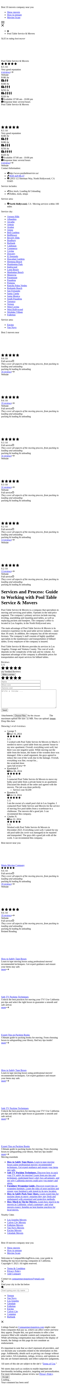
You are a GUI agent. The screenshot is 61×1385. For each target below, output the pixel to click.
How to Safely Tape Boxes (14, 959)
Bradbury (11, 240)
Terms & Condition (16, 1268)
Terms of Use (49, 1363)
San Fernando (13, 291)
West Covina (13, 307)
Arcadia (11, 222)
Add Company (14, 1273)
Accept (5, 1377)
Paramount (12, 277)
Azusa (10, 230)
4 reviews (5, 72)
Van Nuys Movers (15, 1227)
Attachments (7, 715)
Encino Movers (14, 1230)
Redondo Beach (14, 288)
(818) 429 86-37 (16, 176)
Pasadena (11, 280)
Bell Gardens (13, 232)
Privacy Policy (14, 1271)
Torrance (11, 301)
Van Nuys (11, 327)
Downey (11, 253)
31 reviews (6, 456)
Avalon (10, 227)
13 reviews (6, 540)
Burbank (11, 243)
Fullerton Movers (15, 1225)
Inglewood (12, 267)
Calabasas (11, 245)
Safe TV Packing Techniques (15, 997)
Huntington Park (15, 264)
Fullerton (11, 314)
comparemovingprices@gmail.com (28, 1279)
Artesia (10, 224)
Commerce (12, 248)
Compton (11, 1314)
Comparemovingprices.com (31, 1327)
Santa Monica (13, 296)
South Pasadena (14, 299)
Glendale (11, 1303)
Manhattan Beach (15, 272)
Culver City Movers (16, 1222)
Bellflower (12, 235)
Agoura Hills (13, 216)
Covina (10, 251)
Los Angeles (13, 1301)
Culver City (12, 1311)
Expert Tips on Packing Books (15, 1035)
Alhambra (11, 219)
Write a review (8, 674)
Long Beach (13, 269)
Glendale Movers (15, 1233)
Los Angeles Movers (17, 1220)
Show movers (13, 1248)
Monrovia (11, 275)
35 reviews (6, 372)
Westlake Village (15, 312)
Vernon (10, 304)
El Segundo (12, 256)
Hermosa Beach (14, 261)
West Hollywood (15, 309)
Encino (10, 325)
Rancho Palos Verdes (17, 285)
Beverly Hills (13, 238)
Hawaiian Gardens (16, 259)
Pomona (11, 283)
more (3, 969)
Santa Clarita (13, 293)
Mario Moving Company (13, 865)
